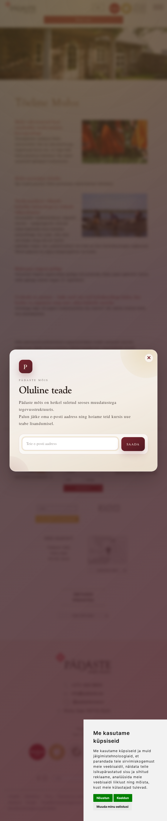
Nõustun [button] (103, 798)
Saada (133, 444)
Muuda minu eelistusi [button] (113, 806)
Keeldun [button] (123, 798)
